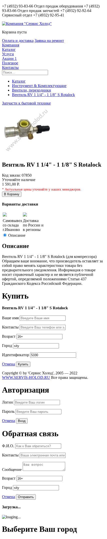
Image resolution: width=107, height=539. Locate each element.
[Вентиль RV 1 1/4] (27, 154)
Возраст (9, 336)
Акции (9, 58)
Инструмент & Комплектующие (39, 86)
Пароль (8, 411)
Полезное (10, 63)
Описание (16, 235)
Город (7, 345)
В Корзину (11, 194)
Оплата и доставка (18, 40)
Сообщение (12, 469)
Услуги (8, 54)
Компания (10, 45)
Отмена (8, 364)
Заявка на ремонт (49, 40)
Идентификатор (16, 355)
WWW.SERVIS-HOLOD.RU (26, 377)
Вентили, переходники (31, 90)
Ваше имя (11, 318)
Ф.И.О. (8, 446)
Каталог (9, 49)
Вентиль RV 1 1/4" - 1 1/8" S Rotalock (43, 95)
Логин (8, 402)
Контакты (10, 67)
